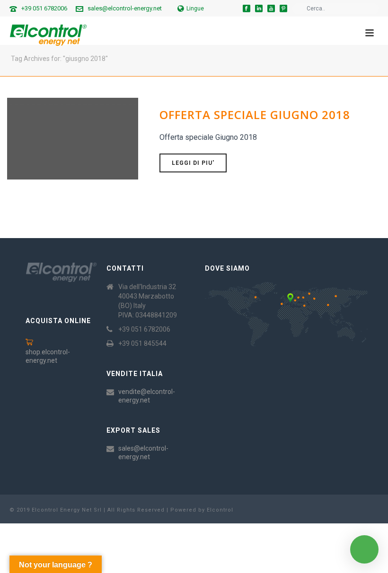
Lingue (195, 8)
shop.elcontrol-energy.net (48, 356)
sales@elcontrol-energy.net (125, 8)
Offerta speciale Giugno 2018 (254, 114)
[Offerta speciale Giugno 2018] (72, 138)
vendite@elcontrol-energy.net (146, 396)
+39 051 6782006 (44, 8)
